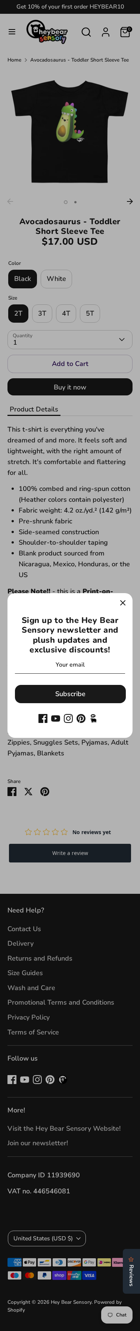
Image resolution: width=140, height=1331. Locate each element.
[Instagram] (68, 718)
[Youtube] (55, 718)
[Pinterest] (81, 718)
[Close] (123, 603)
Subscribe (70, 693)
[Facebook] (42, 718)
